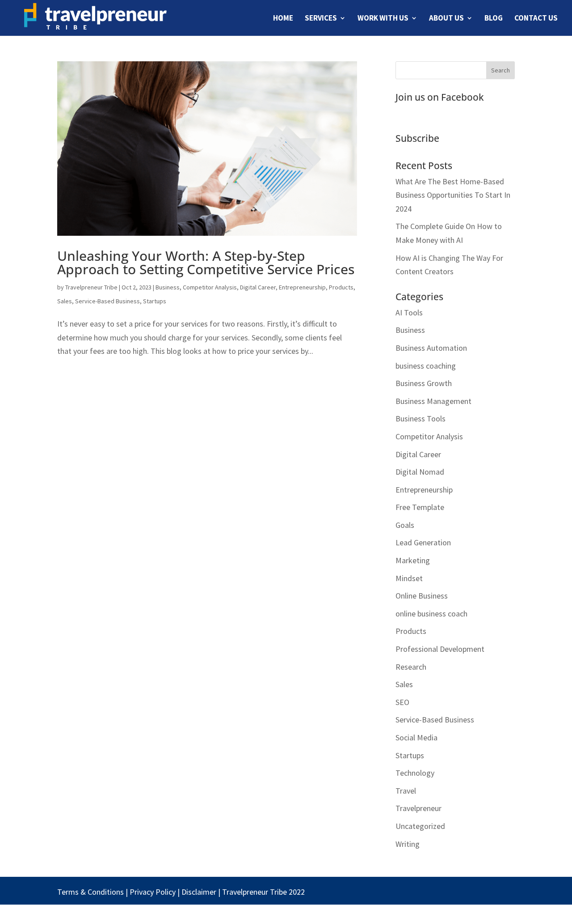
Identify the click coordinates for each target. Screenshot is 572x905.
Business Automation (431, 348)
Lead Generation (423, 542)
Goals (404, 525)
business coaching (425, 366)
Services (321, 19)
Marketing (412, 560)
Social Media (416, 737)
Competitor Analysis (210, 287)
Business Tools (420, 418)
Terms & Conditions (90, 892)
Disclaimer (198, 892)
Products (341, 287)
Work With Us (383, 19)
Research (410, 667)
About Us (446, 19)
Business (168, 287)
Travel (405, 791)
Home (283, 19)
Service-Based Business (107, 301)
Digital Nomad (419, 472)
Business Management (433, 401)
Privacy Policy (153, 892)
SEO (402, 702)
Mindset (409, 578)
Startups (154, 301)
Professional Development (439, 649)
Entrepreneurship (302, 287)
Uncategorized (420, 826)
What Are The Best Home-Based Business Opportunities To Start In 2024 (452, 195)
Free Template (419, 507)
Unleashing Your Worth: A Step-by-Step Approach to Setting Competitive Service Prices (205, 262)
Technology (414, 773)
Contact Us (536, 19)
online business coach (431, 613)
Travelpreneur (418, 808)
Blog (493, 19)
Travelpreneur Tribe (91, 287)
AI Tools (409, 312)
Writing (407, 844)
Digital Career (258, 287)
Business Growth (423, 383)
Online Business (421, 596)
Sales (64, 301)
